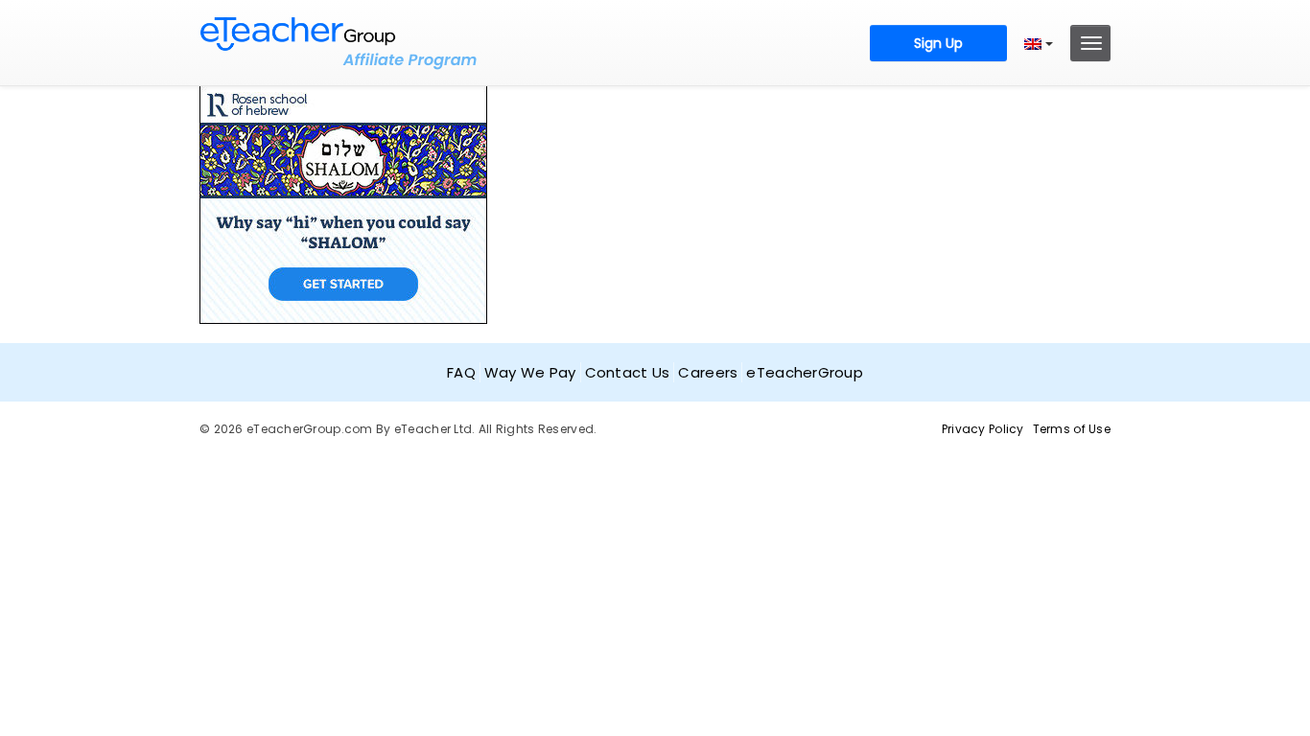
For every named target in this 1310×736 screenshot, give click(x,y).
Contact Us (627, 372)
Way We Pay (530, 372)
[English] (1038, 43)
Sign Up (938, 43)
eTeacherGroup (804, 372)
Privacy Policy (983, 429)
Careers (707, 372)
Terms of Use (1072, 429)
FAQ (461, 372)
